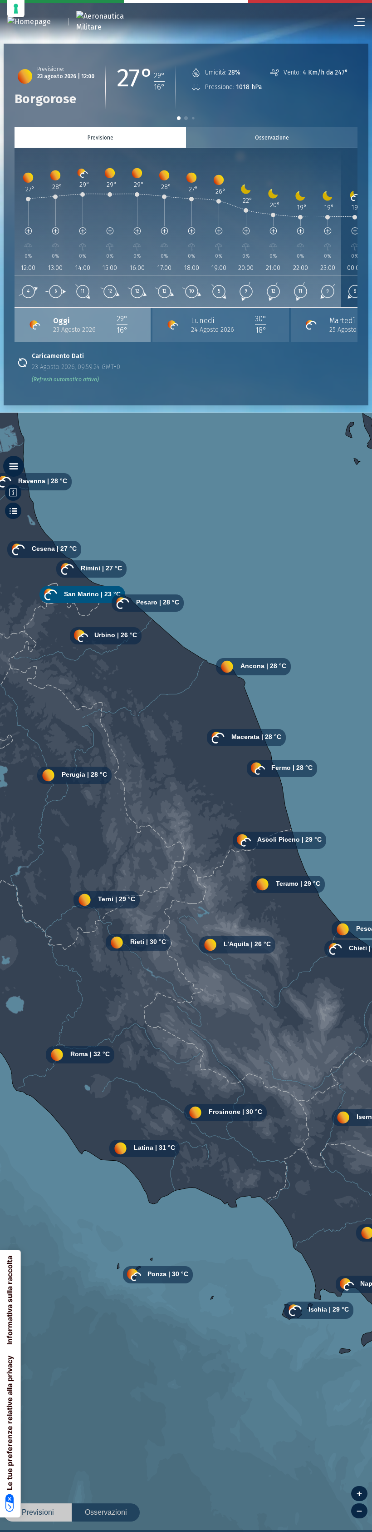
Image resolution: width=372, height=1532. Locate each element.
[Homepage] (29, 22)
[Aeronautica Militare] (111, 22)
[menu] (356, 22)
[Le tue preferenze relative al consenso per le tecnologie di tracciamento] (15, 8)
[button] (179, 118)
